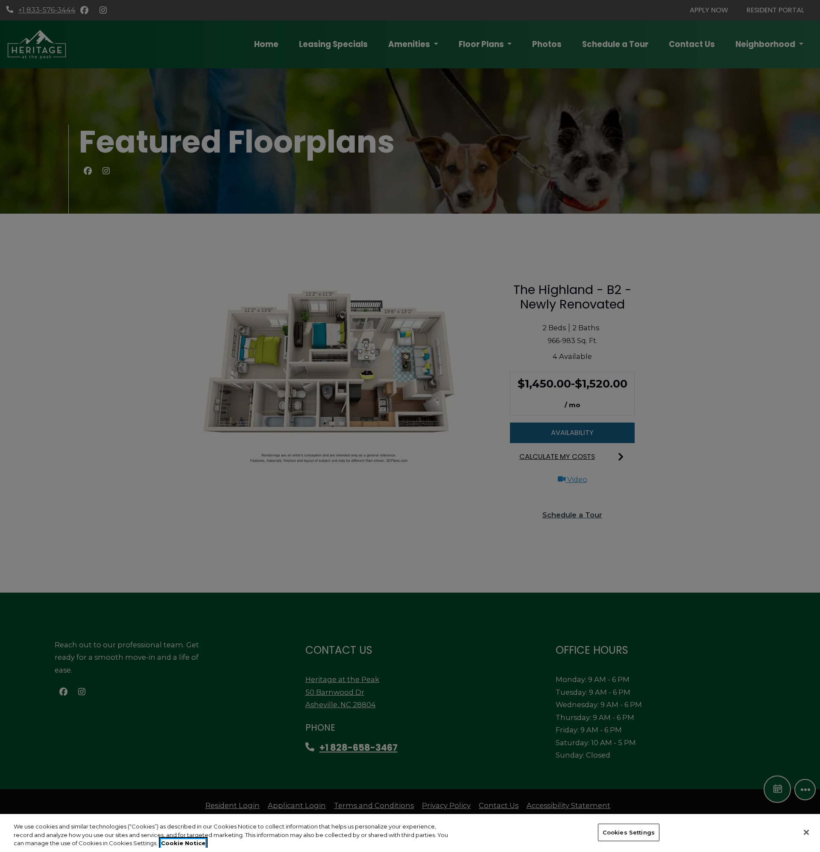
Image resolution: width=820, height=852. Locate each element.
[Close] (806, 832)
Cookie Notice (183, 843)
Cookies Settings (629, 831)
